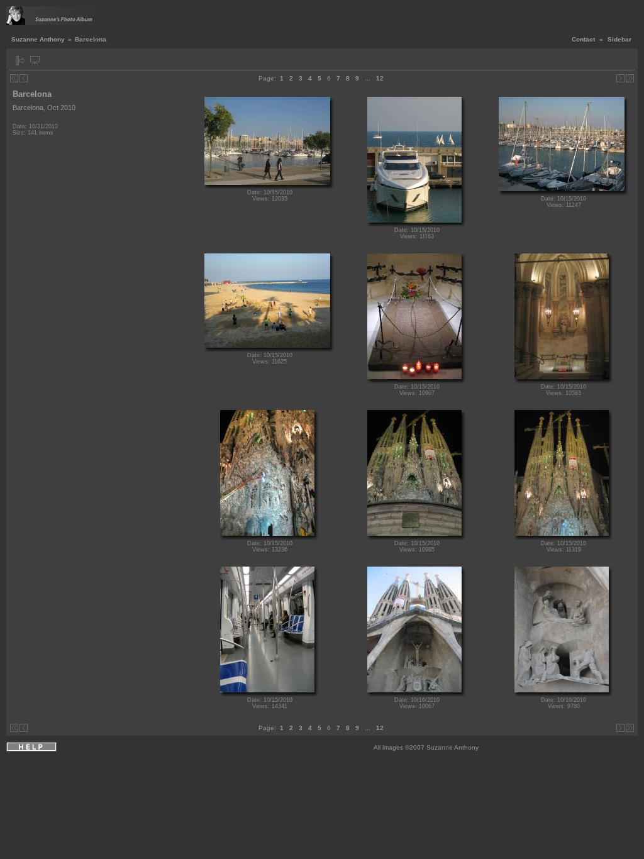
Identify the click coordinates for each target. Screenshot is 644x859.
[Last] (630, 78)
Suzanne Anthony (38, 39)
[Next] (620, 78)
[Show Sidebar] (20, 60)
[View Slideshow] (35, 60)
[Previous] (23, 78)
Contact (583, 39)
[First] (14, 78)
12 (380, 78)
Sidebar (619, 39)
